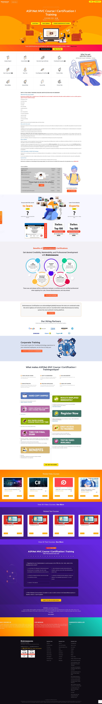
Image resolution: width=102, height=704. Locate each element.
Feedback (72, 648)
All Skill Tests (49, 648)
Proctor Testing (49, 654)
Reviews (72, 652)
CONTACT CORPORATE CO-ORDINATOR (32, 350)
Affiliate (72, 654)
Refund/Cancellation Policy (63, 647)
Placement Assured (45, 49)
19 (70, 556)
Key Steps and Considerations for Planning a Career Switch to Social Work (75, 668)
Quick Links (14, 2)
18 (68, 556)
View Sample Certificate (51, 295)
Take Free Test (57, 49)
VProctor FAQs (73, 656)
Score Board (61, 652)
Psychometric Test (50, 658)
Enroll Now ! (35, 23)
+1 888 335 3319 (25, 648)
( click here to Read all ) (53, 608)
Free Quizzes (61, 654)
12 (54, 556)
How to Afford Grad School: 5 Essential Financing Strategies (75, 677)
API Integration (49, 656)
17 (66, 556)
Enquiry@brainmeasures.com (34, 646)
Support (72, 650)
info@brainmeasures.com (25, 646)
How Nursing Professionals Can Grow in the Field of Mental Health (76, 673)
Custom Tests (49, 650)
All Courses (48, 647)
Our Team (60, 658)
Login (91, 1)
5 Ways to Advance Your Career (76, 658)
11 (52, 556)
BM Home (48, 643)
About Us (60, 643)
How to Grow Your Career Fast (75, 660)
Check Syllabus (46, 23)
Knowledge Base (73, 643)
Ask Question (73, 647)
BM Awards (60, 660)
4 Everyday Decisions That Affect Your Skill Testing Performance (75, 689)
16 (63, 556)
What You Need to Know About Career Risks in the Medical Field (76, 685)
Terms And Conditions (62, 645)
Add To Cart (6, 495)
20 (73, 556)
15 (61, 556)
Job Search (60, 656)
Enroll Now (51, 313)
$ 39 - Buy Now (71, 190)
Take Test (5, 533)
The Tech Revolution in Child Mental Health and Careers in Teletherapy (75, 664)
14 (59, 556)
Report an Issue (73, 645)
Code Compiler (49, 652)
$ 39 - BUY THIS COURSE (51, 464)
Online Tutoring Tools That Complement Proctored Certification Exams (75, 696)
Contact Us (60, 650)
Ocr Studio (72, 692)
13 (56, 556)
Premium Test (49, 660)
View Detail (19, 495)
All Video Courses (49, 645)
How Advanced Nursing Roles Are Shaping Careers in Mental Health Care (75, 681)
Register (97, 1)
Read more (74, 46)
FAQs (60, 648)
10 (49, 556)
